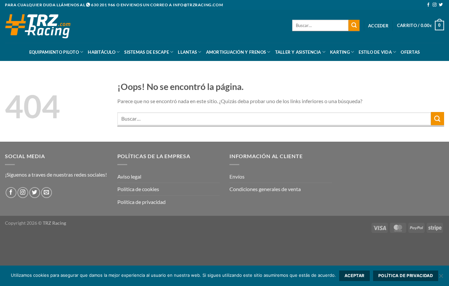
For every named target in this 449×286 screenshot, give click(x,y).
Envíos (237, 176)
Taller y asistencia (298, 52)
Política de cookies (138, 189)
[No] (440, 277)
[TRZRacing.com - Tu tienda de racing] (38, 26)
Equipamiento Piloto (54, 52)
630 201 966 (103, 4)
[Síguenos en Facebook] (428, 5)
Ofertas (410, 52)
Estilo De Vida (375, 52)
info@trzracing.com (198, 4)
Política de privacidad (141, 202)
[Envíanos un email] (46, 192)
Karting (340, 52)
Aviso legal (129, 176)
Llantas (187, 52)
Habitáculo (101, 52)
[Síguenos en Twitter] (441, 5)
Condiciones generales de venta (265, 189)
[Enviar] (354, 25)
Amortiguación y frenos (236, 52)
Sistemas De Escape (146, 52)
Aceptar (354, 275)
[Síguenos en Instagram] (435, 5)
